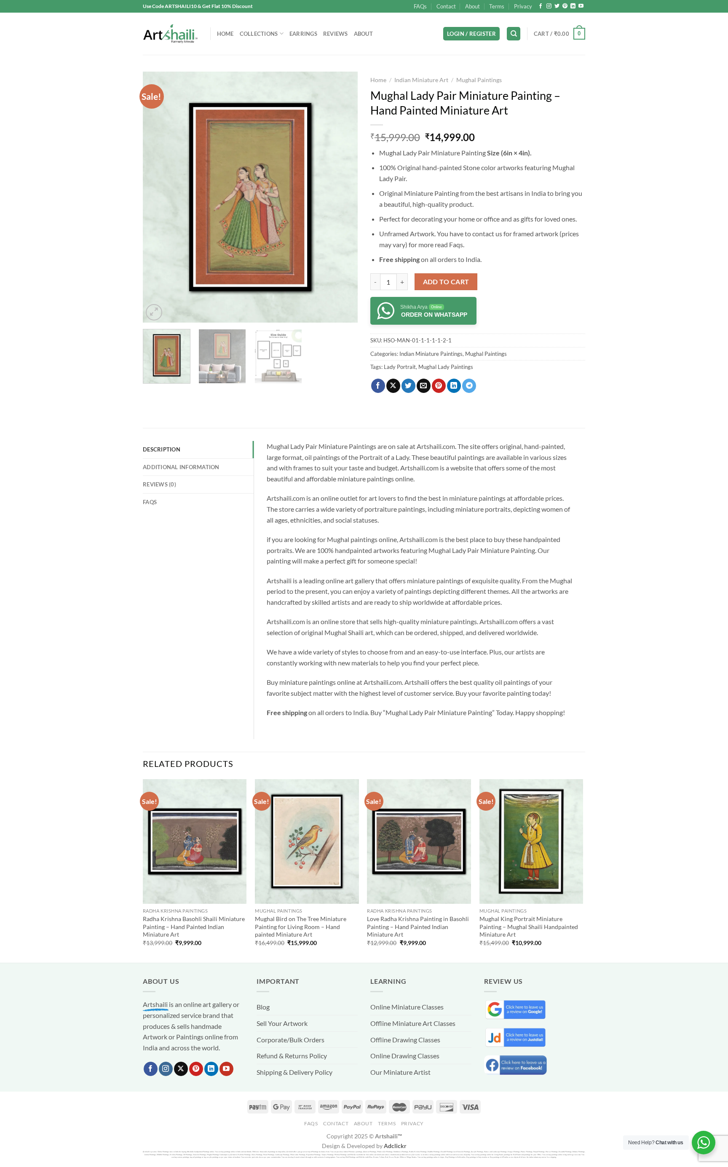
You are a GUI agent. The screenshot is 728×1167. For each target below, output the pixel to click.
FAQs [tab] (150, 502)
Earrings (303, 33)
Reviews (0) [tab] (159, 484)
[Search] (513, 34)
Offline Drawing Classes (405, 1040)
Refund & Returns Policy (292, 1056)
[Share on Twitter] (408, 386)
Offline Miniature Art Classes (412, 1023)
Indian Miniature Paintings (431, 353)
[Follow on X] (181, 1069)
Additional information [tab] (181, 467)
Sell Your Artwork (282, 1023)
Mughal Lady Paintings (445, 366)
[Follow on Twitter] (556, 6)
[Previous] (157, 197)
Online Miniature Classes (407, 1007)
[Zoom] (154, 312)
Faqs (456, 244)
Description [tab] (161, 449)
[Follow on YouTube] (580, 6)
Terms (496, 6)
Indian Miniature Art (421, 80)
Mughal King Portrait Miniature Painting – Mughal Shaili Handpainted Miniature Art (528, 926)
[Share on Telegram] (469, 386)
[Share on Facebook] (378, 386)
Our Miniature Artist (400, 1072)
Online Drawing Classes (404, 1056)
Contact (446, 6)
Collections (259, 33)
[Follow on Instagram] (548, 6)
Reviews (335, 33)
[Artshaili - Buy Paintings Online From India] (170, 34)
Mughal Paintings (479, 80)
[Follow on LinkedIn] (572, 6)
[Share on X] (393, 386)
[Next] (343, 197)
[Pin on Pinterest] (439, 386)
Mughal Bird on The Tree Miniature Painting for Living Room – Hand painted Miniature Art (300, 926)
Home (225, 33)
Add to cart (446, 282)
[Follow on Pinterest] (564, 6)
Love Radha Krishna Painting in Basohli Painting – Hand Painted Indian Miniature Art (418, 926)
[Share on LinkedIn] (454, 386)
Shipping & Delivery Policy (294, 1072)
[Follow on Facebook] (540, 6)
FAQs (420, 6)
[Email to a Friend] (424, 386)
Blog (263, 1007)
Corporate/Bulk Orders (290, 1040)
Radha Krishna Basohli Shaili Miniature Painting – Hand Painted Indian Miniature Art (194, 926)
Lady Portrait (400, 366)
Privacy (523, 6)
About (472, 6)
